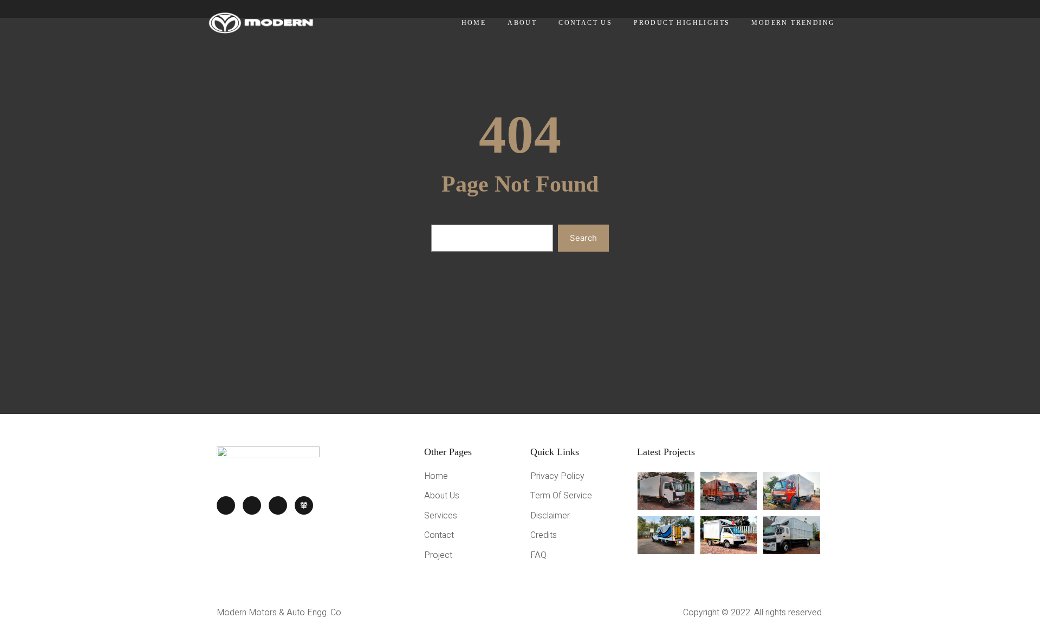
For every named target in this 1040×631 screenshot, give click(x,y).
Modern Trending (793, 23)
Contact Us (585, 23)
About (522, 23)
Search (583, 238)
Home (473, 23)
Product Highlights (682, 23)
